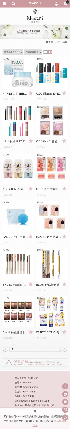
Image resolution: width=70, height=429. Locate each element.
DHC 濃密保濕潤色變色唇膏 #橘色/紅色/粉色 (51, 190)
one (45, 52)
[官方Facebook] (65, 386)
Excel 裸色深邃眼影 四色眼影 (18, 333)
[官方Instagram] (65, 410)
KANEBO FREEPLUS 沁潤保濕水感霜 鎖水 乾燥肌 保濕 (18, 95)
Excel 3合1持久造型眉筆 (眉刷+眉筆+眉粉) (51, 286)
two (50, 52)
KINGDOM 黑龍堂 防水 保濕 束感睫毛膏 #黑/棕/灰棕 (18, 190)
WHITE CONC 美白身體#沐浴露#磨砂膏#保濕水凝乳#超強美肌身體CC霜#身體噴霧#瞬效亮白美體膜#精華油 (51, 333)
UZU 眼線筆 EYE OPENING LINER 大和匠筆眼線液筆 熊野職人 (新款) (18, 142)
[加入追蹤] (31, 93)
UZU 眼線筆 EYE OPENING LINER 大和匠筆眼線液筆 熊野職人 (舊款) (51, 95)
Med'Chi (35, 16)
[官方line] (65, 402)
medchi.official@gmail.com (35, 400)
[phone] (65, 417)
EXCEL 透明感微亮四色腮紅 (51, 238)
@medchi (30, 391)
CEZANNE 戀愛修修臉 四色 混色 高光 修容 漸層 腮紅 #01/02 (51, 142)
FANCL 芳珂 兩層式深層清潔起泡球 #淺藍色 (18, 238)
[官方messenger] (65, 394)
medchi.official (30, 387)
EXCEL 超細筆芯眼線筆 (18, 286)
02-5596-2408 (26, 396)
